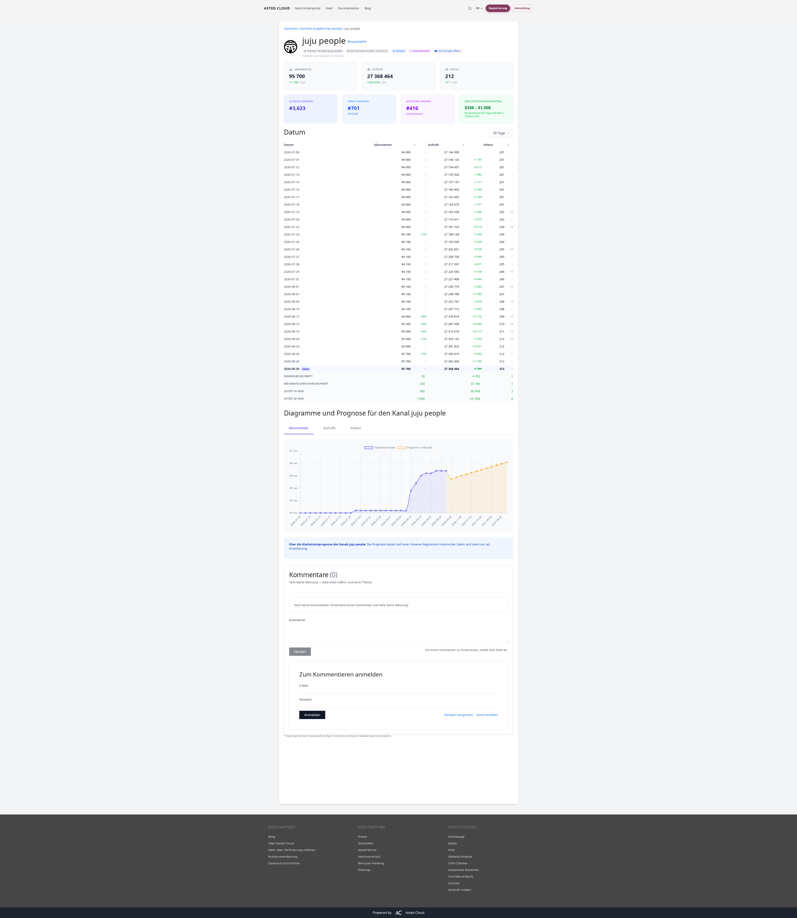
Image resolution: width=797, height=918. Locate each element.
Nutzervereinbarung (282, 856)
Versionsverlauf (369, 856)
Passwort (305, 699)
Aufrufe (329, 428)
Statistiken (366, 843)
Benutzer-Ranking (371, 863)
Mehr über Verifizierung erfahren (291, 850)
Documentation (348, 8)
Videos (355, 428)
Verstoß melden (459, 890)
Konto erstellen (487, 715)
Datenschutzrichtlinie (283, 863)
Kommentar (297, 620)
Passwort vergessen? (458, 715)
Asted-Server (367, 850)
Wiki (451, 850)
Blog (368, 8)
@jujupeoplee (357, 41)
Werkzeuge (456, 837)
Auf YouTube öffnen (449, 51)
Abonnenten (298, 428)
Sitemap (364, 870)
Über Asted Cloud (281, 843)
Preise (362, 837)
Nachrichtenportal (307, 8)
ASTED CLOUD (277, 8)
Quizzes (453, 883)
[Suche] (470, 8)
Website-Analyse (460, 856)
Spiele (452, 843)
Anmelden (312, 715)
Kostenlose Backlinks (463, 870)
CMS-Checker (458, 863)
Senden (300, 651)
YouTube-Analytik (460, 876)
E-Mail (303, 686)
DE (478, 8)
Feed (329, 8)
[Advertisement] (398, 770)
